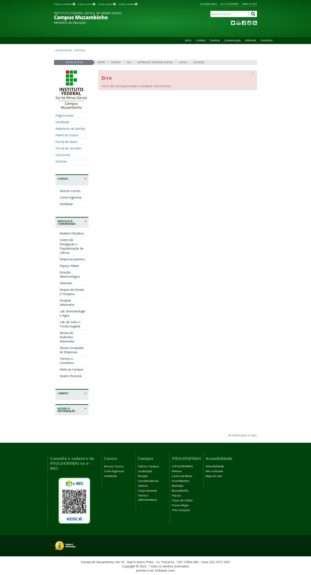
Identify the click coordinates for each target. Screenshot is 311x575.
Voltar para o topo (244, 435)
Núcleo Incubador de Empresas (72, 350)
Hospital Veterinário (67, 302)
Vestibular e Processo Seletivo (155, 62)
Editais (183, 62)
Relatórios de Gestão (70, 128)
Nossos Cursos (70, 191)
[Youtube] (238, 24)
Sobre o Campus (148, 466)
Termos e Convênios (67, 361)
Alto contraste (229, 4)
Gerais (101, 62)
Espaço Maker (69, 266)
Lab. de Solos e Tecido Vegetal (70, 324)
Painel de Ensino (66, 135)
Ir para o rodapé (127, 4)
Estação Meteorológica (70, 274)
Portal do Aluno (66, 141)
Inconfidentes (180, 481)
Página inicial (63, 50)
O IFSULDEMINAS (182, 466)
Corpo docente (147, 490)
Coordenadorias (148, 481)
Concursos (62, 155)
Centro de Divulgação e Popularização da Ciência (71, 246)
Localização (145, 471)
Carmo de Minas (182, 476)
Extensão (66, 283)
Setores (143, 486)
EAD (129, 62)
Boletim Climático (72, 233)
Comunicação (232, 40)
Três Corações (181, 510)
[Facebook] (244, 24)
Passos (176, 495)
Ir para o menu (86, 4)
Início (188, 40)
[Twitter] (233, 24)
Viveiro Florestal (70, 376)
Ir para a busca (106, 4)
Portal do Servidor (68, 148)
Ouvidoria (266, 40)
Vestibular (62, 122)
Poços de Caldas (182, 500)
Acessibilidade (208, 4)
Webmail (250, 40)
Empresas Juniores (72, 259)
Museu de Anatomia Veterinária (67, 337)
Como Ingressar (71, 197)
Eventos (215, 40)
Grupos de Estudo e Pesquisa (72, 292)
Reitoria (177, 471)
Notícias (61, 161)
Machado (177, 486)
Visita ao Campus (71, 369)
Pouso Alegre (180, 505)
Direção (143, 476)
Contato (201, 40)
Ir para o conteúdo (64, 4)
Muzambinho (180, 490)
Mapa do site (249, 4)
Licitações (198, 62)
